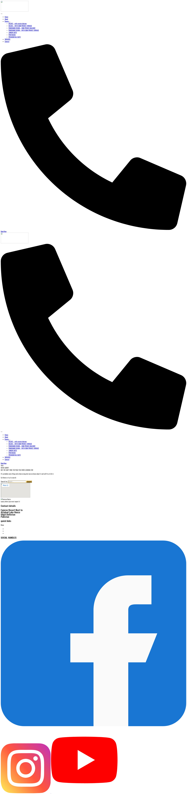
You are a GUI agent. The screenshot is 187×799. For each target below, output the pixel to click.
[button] (93, 525)
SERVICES (7, 39)
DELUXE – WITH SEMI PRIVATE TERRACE (20, 26)
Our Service (8, 531)
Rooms (7, 21)
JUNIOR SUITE (13, 32)
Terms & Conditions (10, 529)
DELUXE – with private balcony (18, 23)
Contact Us (8, 533)
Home (6, 17)
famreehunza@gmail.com (10, 795)
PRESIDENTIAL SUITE (15, 37)
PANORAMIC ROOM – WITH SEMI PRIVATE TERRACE (24, 30)
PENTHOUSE (12, 35)
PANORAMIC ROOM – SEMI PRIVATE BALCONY (22, 28)
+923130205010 (8, 797)
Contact (7, 41)
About (6, 19)
